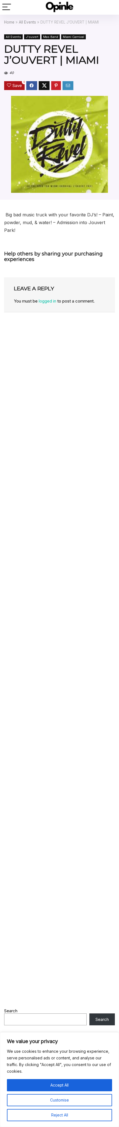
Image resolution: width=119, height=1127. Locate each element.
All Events (27, 22)
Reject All (59, 1115)
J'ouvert (32, 37)
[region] (59, 1079)
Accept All (59, 1085)
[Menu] (6, 7)
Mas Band (50, 37)
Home (9, 22)
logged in (47, 301)
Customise (59, 1100)
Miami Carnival (73, 37)
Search (10, 1010)
